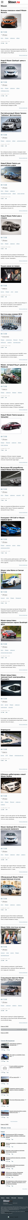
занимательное (5, 955)
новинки (12, 38)
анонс (13, 545)
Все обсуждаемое (14, 1121)
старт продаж (20, 193)
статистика (9, 340)
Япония (8, 442)
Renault (15, 340)
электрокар (4, 707)
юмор (16, 291)
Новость (4, 288)
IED (23, 495)
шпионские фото (21, 141)
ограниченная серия (6, 652)
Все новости (25, 1188)
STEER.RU (11, 1203)
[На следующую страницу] (21, 1029)
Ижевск (14, 392)
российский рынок (6, 193)
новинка (12, 650)
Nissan (6, 38)
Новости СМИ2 (4, 1032)
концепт (18, 495)
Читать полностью (23, 55)
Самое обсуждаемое (7, 1040)
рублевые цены (5, 90)
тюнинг (3, 598)
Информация (20, 1197)
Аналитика (5, 336)
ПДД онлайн (13, 1197)
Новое (3, 1131)
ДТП (7, 755)
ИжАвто (20, 392)
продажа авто (16, 342)
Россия (21, 340)
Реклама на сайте (8, 1212)
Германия (18, 598)
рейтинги (3, 342)
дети (12, 291)
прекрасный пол (19, 755)
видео (2, 291)
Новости (2, 1197)
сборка (20, 1005)
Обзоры (4, 35)
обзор (18, 38)
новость (9, 342)
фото (2, 38)
